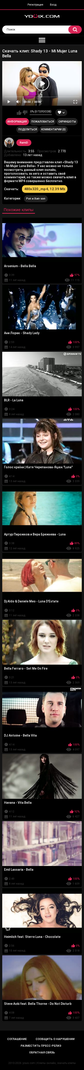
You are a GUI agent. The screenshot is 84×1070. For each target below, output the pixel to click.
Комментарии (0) (53, 129)
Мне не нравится (25, 112)
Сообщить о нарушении (55, 1039)
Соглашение (17, 1039)
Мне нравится (19, 112)
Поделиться (27, 129)
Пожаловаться (42, 121)
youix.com (28, 1063)
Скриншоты (67, 121)
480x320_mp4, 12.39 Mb (44, 189)
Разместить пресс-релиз (41, 1045)
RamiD (24, 142)
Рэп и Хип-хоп (35, 198)
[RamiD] (9, 143)
